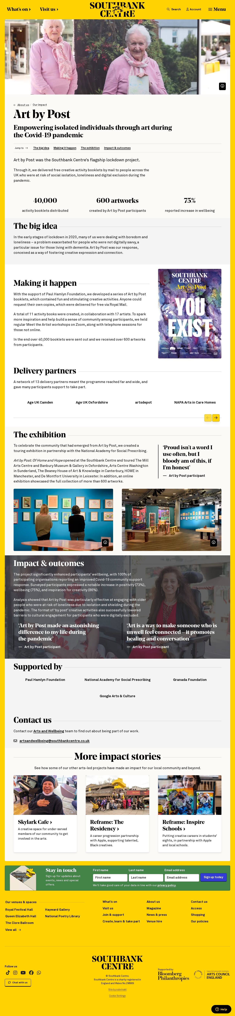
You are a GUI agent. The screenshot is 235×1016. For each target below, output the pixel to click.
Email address (174, 870)
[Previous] (208, 418)
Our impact (40, 105)
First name (100, 870)
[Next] (216, 418)
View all (11, 930)
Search (176, 9)
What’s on (17, 9)
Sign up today (213, 877)
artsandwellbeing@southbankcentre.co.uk (54, 741)
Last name (136, 870)
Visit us (47, 9)
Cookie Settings (117, 996)
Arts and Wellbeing (48, 731)
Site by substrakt (117, 989)
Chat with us (20, 982)
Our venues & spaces (21, 902)
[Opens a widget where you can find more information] (221, 1009)
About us (23, 105)
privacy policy (167, 885)
